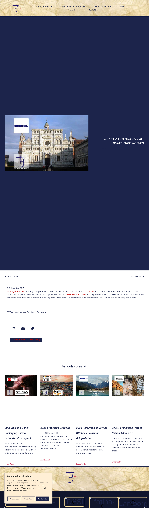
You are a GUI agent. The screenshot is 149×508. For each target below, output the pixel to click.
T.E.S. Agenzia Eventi (44, 6)
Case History (74, 10)
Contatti (93, 10)
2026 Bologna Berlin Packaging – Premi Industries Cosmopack (18, 433)
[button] (13, 328)
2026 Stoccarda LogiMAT (55, 427)
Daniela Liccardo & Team (74, 6)
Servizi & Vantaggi (103, 6)
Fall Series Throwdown (76, 294)
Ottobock (90, 291)
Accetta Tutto (42, 499)
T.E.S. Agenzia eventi (16, 291)
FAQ (122, 6)
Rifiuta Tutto (28, 499)
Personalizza (14, 499)
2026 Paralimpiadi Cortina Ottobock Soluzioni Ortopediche (91, 433)
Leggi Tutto (9, 464)
